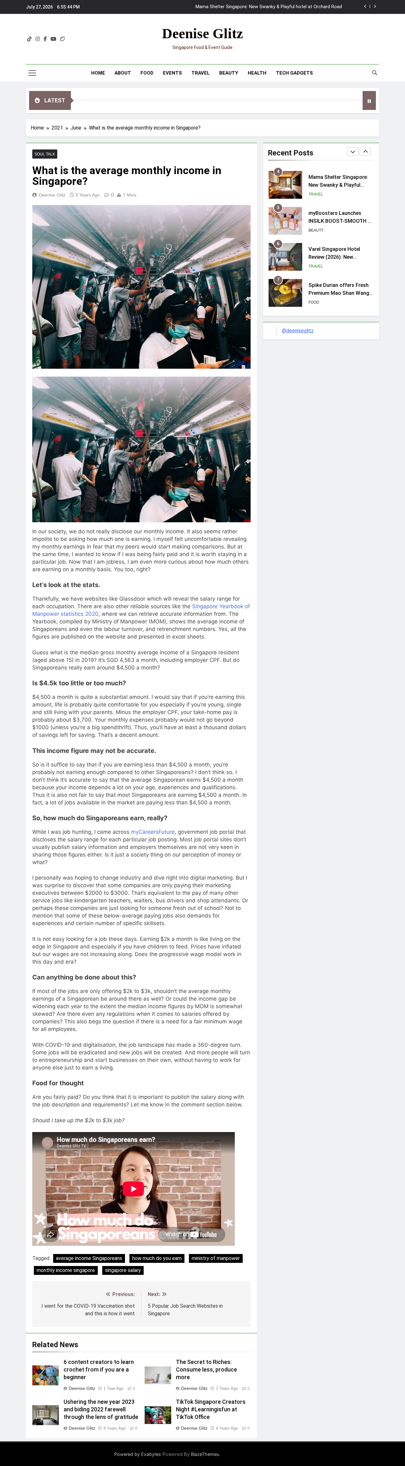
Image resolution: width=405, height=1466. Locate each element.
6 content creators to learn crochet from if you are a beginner (99, 1369)
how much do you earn (157, 1258)
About (123, 73)
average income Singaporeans (89, 1258)
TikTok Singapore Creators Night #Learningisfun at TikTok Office (211, 1409)
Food (146, 73)
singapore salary (123, 1270)
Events (172, 73)
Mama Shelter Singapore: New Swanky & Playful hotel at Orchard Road (269, 6)
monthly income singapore (66, 1270)
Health (257, 73)
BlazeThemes (205, 1454)
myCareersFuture (153, 832)
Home (98, 73)
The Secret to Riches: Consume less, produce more (206, 1369)
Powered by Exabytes (137, 1454)
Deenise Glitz (202, 33)
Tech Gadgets (294, 73)
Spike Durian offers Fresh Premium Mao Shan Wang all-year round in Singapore (340, 293)
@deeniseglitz (298, 331)
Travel (200, 73)
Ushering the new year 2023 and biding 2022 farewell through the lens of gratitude (101, 1409)
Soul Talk (44, 154)
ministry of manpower (216, 1258)
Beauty (228, 73)
